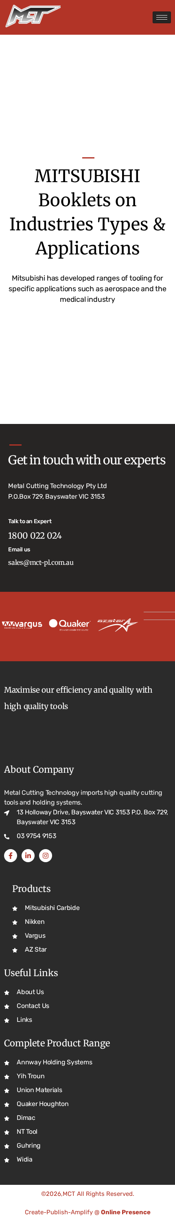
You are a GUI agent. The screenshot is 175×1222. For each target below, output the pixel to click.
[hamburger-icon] (162, 17)
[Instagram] (45, 855)
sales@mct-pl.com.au (41, 562)
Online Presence (126, 1212)
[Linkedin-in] (28, 855)
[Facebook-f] (10, 855)
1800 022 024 (34, 535)
